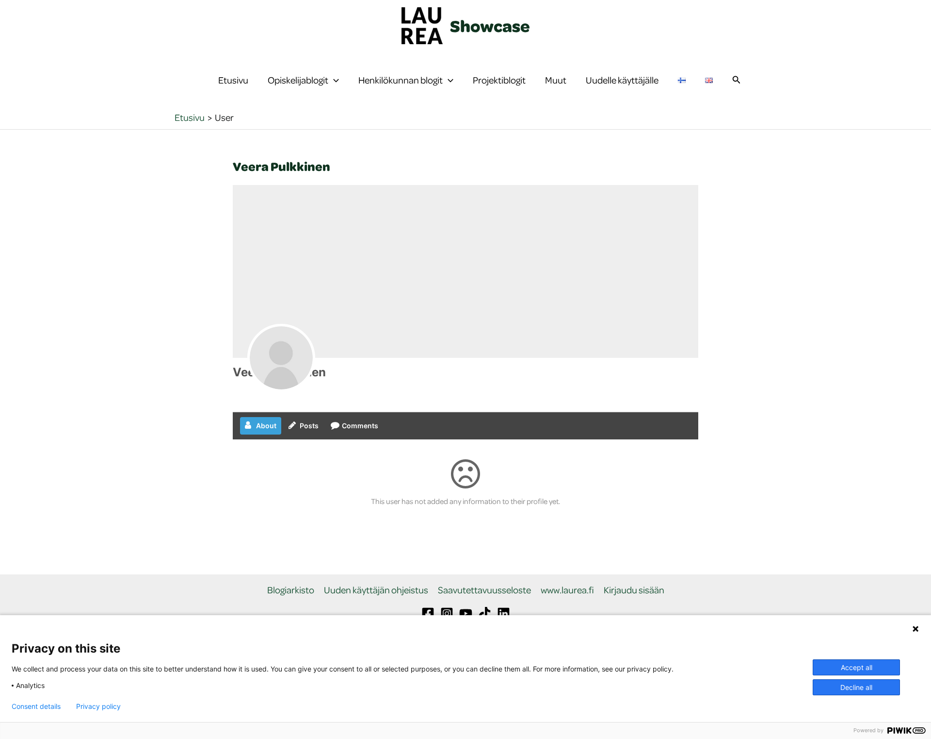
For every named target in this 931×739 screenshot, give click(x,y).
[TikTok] (484, 613)
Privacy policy (98, 706)
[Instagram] (446, 613)
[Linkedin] (503, 613)
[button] (333, 80)
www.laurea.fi (567, 590)
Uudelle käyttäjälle (622, 79)
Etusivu (233, 79)
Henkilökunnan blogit (400, 79)
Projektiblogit (499, 79)
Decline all (856, 687)
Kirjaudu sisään (634, 590)
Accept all (856, 667)
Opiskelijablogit (298, 79)
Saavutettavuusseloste (484, 590)
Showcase (490, 25)
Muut (555, 79)
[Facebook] (427, 613)
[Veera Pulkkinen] (281, 358)
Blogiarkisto (290, 590)
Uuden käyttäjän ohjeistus (376, 590)
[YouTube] (465, 613)
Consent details (36, 706)
